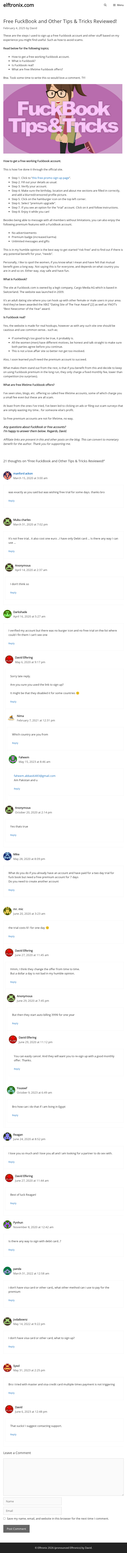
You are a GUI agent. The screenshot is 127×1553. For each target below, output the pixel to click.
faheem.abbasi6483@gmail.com (35, 776)
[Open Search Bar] (105, 5)
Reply (11, 500)
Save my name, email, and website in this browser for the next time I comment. (58, 1518)
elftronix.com (18, 4)
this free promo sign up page (50, 178)
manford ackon (23, 473)
